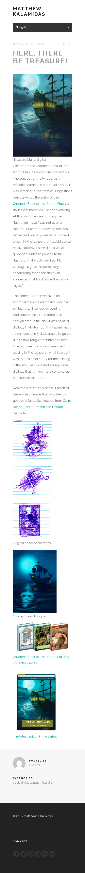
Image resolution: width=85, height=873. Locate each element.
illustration (47, 782)
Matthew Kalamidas (29, 11)
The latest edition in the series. (35, 736)
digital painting (30, 782)
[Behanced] (44, 856)
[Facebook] (16, 856)
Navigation (22, 27)
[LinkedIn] (52, 856)
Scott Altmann (34, 407)
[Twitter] (23, 856)
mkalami (34, 765)
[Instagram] (37, 856)
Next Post (68, 44)
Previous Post (63, 44)
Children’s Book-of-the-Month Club (38, 204)
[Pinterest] (30, 856)
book (16, 782)
